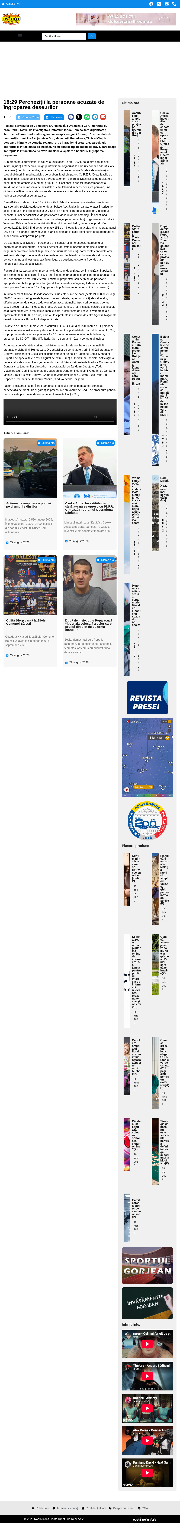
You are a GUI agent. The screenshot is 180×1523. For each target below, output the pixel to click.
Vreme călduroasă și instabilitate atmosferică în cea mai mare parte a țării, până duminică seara (136, 500)
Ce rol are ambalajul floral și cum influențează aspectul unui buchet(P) (136, 1057)
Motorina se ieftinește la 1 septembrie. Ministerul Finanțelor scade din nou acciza (136, 605)
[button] (20, 35)
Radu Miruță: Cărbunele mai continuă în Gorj (164, 489)
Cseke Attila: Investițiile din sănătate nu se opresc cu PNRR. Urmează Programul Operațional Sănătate (89, 508)
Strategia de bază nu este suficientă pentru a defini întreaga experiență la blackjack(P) (164, 1142)
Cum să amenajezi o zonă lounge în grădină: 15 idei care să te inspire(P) (164, 955)
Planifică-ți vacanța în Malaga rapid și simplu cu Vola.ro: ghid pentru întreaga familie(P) (164, 879)
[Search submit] (92, 36)
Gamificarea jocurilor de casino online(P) (136, 1208)
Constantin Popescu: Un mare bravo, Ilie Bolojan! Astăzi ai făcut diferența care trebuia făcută (136, 360)
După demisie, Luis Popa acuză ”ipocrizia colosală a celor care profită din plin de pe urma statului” (88, 625)
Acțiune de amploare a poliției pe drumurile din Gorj (28, 505)
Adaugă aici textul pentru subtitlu (127, 134)
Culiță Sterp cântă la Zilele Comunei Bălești (26, 622)
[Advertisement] (90, 67)
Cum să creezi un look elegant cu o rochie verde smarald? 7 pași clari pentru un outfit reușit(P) (164, 1064)
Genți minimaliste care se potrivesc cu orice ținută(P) (136, 868)
